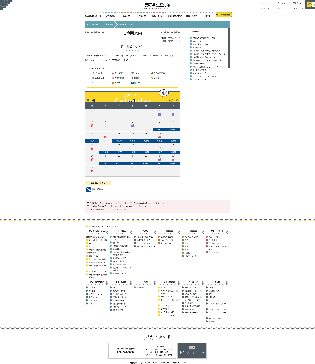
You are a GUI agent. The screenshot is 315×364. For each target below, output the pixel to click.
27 (132, 160)
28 (146, 160)
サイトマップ (297, 8)
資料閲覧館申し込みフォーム (204, 57)
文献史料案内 (94, 256)
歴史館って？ (166, 288)
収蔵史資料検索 (119, 291)
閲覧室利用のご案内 (200, 44)
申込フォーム (94, 300)
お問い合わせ (282, 8)
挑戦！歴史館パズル (168, 297)
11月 (171, 100)
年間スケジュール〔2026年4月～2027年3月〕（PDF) (107, 60)
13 (132, 137)
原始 (186, 240)
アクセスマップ (267, 8)
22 (159, 148)
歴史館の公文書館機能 (97, 259)
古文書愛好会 (214, 243)
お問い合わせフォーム (192, 352)
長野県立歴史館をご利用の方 (204, 38)
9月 (93, 100)
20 (132, 148)
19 (119, 148)
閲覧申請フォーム (119, 307)
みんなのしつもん (167, 315)
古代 (186, 243)
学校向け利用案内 (175, 16)
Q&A (210, 294)
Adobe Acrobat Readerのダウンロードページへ (106, 209)
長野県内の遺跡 (191, 294)
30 (173, 160)
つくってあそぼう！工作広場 (170, 301)
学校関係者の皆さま (144, 240)
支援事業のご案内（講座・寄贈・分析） (208, 60)
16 (173, 137)
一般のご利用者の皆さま (146, 237)
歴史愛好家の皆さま (144, 243)
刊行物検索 (141, 288)
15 (159, 137)
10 (92, 137)
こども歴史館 (224, 15)
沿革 (90, 246)
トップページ (92, 24)
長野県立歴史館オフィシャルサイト (103, 226)
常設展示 (142, 16)
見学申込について (95, 294)
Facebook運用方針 (216, 318)
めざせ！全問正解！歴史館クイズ (170, 292)
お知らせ (212, 288)
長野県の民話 (190, 309)
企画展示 (126, 16)
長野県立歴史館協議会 (97, 250)
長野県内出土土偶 (191, 313)
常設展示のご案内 (191, 237)
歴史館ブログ (214, 291)
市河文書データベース (193, 291)
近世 (186, 250)
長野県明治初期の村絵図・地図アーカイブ (193, 298)
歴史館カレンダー (199, 80)
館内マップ (197, 41)
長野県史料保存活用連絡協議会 (98, 276)
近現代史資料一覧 (119, 297)
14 (146, 137)
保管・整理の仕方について (98, 267)
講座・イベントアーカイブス (218, 247)
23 (173, 148)
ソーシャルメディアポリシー (218, 314)
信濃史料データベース (193, 288)
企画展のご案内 (167, 237)
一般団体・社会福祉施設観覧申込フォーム (209, 54)
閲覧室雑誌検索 (119, 300)
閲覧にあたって (119, 288)
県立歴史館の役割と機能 (98, 240)
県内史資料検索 (119, 304)
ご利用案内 (110, 16)
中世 (186, 246)
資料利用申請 (118, 310)
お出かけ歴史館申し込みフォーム (205, 67)
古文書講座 (213, 240)
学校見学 (92, 291)
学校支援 (92, 288)
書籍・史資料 (191, 16)
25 (105, 160)
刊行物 (207, 16)
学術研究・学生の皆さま (146, 246)
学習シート (93, 304)
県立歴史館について (93, 16)
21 (146, 148)
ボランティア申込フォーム (203, 73)
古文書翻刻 (189, 303)
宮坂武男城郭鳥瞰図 (192, 306)
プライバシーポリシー (217, 309)
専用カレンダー (95, 297)
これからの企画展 (167, 240)
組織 (90, 243)
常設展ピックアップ (192, 256)
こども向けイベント (168, 306)
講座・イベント (158, 16)
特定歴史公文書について (98, 271)
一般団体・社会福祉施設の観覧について (208, 51)
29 (159, 160)
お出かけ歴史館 (199, 64)
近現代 (187, 253)
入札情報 (212, 322)
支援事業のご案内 (119, 258)
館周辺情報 (197, 48)
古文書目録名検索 (119, 294)
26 (119, 160)
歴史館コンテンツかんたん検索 (205, 76)
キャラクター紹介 (167, 312)
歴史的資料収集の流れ (97, 262)
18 (105, 148)
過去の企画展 (166, 243)
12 (119, 137)
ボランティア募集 (199, 70)
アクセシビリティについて (218, 305)
